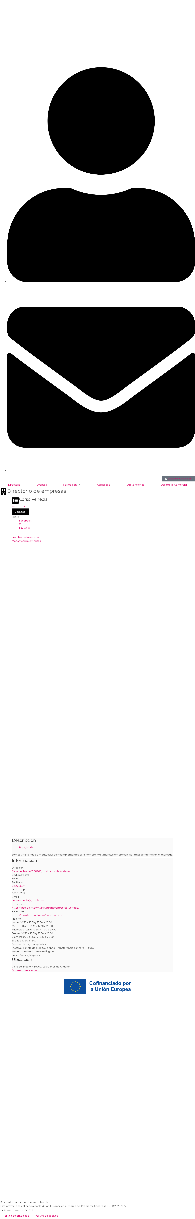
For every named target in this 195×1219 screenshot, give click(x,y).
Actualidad (103, 484)
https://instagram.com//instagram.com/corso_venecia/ (45, 907)
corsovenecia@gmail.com (28, 900)
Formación (70, 484)
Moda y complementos (26, 541)
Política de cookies (46, 1215)
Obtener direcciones (24, 970)
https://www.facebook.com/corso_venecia (37, 915)
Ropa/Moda (26, 847)
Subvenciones (135, 484)
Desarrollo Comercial (174, 484)
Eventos (42, 484)
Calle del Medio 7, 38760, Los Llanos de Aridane (41, 871)
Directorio (14, 484)
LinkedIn (24, 527)
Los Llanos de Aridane (25, 537)
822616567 (18, 885)
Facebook (25, 520)
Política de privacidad (16, 1215)
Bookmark (20, 511)
